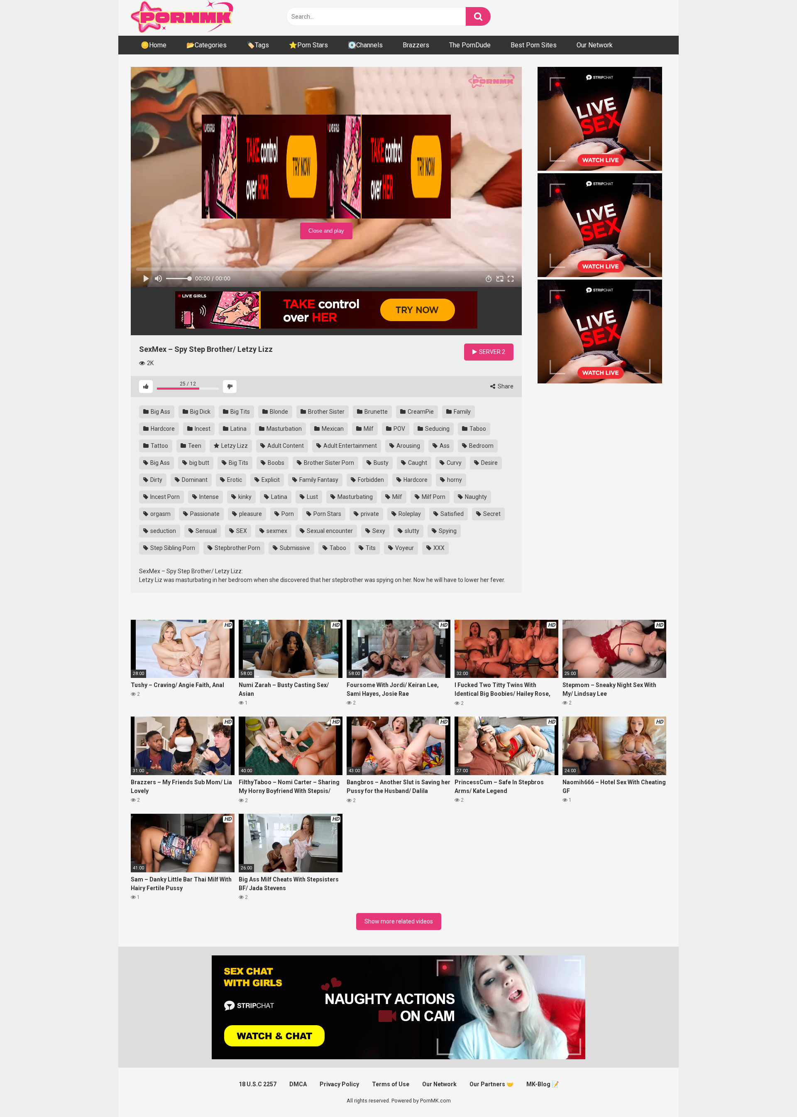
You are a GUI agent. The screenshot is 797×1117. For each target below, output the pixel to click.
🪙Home (153, 45)
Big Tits (239, 411)
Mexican (332, 428)
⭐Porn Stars (308, 45)
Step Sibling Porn (172, 548)
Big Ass (159, 411)
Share (504, 386)
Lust (312, 496)
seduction (162, 531)
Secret (491, 514)
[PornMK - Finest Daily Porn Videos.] (183, 18)
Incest (201, 428)
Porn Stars (326, 514)
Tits (370, 548)
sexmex (276, 531)
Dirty (155, 479)
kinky (244, 496)
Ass (444, 445)
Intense (208, 496)
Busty (380, 462)
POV (398, 428)
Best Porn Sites (534, 45)
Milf (368, 428)
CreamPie (420, 411)
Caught (417, 462)
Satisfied (451, 514)
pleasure (250, 514)
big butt (198, 462)
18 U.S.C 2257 (257, 1084)
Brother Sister (326, 411)
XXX (438, 548)
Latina (238, 428)
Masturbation (283, 428)
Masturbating (354, 496)
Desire (489, 462)
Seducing (437, 428)
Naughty (475, 496)
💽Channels (365, 45)
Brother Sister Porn (328, 462)
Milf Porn (433, 496)
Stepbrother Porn (236, 548)
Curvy (453, 462)
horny (454, 479)
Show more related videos (398, 921)
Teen (194, 445)
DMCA (298, 1084)
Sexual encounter (329, 531)
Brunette (375, 411)
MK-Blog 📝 (542, 1084)
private (369, 514)
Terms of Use (390, 1084)
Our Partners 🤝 (491, 1084)
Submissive (294, 548)
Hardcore (162, 428)
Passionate (204, 514)
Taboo (477, 428)
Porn (287, 514)
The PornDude (470, 45)
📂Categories (206, 45)
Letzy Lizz (234, 445)
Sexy (378, 531)
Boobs (275, 462)
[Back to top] (769, 1091)
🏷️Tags (258, 45)
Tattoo (158, 445)
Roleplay (409, 514)
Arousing (407, 445)
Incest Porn (164, 496)
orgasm (160, 514)
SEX (241, 531)
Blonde (278, 411)
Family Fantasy (318, 479)
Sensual (205, 531)
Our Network (595, 45)
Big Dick (199, 411)
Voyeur (404, 548)
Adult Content (285, 445)
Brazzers (416, 45)
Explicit (270, 479)
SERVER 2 (491, 352)
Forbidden (370, 479)
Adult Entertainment (349, 445)
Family (461, 411)
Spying (447, 531)
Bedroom (481, 445)
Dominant (194, 479)
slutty (411, 531)
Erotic (234, 479)
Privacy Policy (339, 1084)
